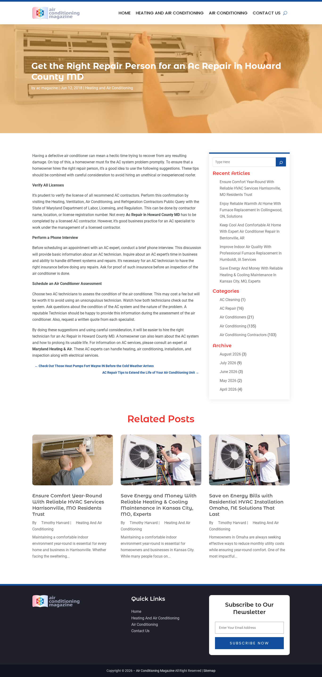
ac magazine (47, 88)
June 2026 (228, 371)
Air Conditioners (233, 317)
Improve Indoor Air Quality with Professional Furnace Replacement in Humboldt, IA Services (251, 253)
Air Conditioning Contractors (243, 335)
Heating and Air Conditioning (170, 13)
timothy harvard (55, 522)
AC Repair (228, 308)
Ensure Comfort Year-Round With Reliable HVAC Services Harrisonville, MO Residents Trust (250, 188)
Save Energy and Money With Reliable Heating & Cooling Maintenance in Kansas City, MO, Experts (251, 274)
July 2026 (228, 363)
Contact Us (267, 13)
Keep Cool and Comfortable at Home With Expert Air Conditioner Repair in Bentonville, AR (250, 231)
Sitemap (209, 671)
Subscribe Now (249, 643)
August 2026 (230, 354)
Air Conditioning (228, 13)
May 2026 (228, 380)
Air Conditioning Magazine (155, 671)
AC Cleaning (230, 299)
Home (125, 13)
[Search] (281, 162)
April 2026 (228, 389)
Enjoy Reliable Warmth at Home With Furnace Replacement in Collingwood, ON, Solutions (251, 210)
